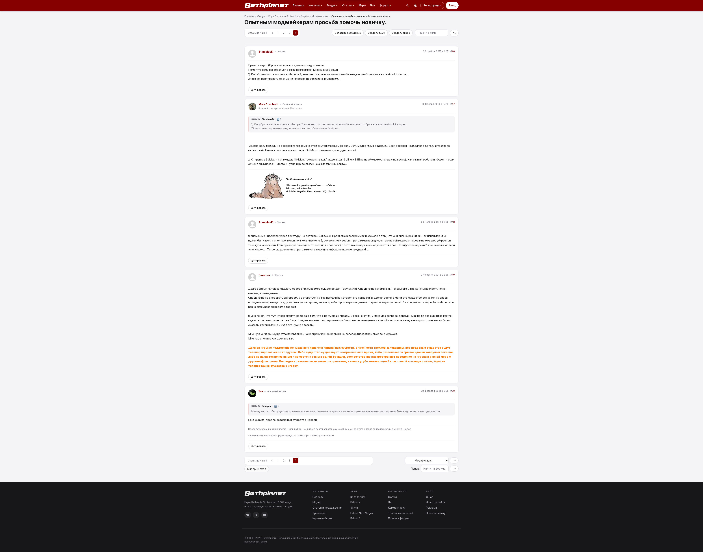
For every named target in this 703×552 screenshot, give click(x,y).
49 (453, 274)
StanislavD (265, 51)
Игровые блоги (322, 518)
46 (453, 51)
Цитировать (258, 89)
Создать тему (376, 32)
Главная (298, 5)
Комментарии (397, 507)
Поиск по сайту (436, 513)
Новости (314, 5)
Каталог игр (358, 497)
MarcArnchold (268, 104)
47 (453, 104)
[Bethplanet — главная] (266, 5)
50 (453, 390)
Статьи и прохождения (327, 507)
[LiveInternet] (450, 539)
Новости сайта (435, 502)
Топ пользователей (400, 513)
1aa (260, 391)
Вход (452, 5)
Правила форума (398, 518)
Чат (372, 5)
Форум (384, 5)
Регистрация (432, 5)
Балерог (264, 275)
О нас (429, 497)
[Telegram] (256, 515)
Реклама (431, 507)
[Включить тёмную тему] (415, 5)
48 (453, 222)
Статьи (347, 5)
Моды (331, 5)
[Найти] (407, 5)
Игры (362, 5)
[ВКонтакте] (247, 515)
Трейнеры (319, 513)
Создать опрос (401, 32)
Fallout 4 (355, 502)
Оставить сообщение (348, 32)
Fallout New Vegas (361, 513)
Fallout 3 (355, 518)
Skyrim (354, 507)
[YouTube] (264, 515)
